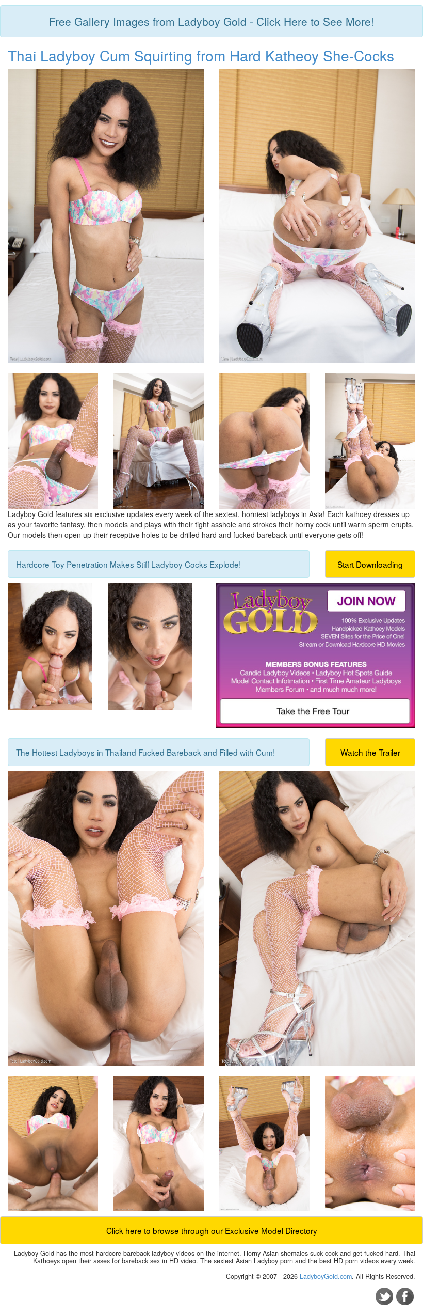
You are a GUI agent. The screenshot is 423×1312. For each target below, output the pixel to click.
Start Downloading (370, 564)
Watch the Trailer (370, 752)
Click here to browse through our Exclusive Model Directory (211, 1230)
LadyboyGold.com (326, 1276)
